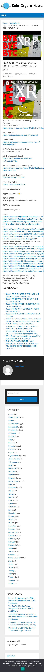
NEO (10, 523)
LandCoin (12, 507)
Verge (10, 577)
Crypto (11, 452)
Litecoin (11, 513)
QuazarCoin (12, 532)
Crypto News (13, 456)
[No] (41, 665)
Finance (11, 491)
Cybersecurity (13, 462)
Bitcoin (11, 421)
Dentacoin (12, 468)
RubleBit (11, 542)
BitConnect (12, 430)
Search (22, 399)
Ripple (10, 76)
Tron (10, 574)
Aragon (11, 414)
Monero (11, 516)
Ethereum (12, 488)
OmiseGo (12, 526)
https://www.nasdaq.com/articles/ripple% (19, 239)
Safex (10, 548)
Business (11, 443)
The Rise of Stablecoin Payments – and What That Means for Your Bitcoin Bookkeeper (22, 616)
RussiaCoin (12, 545)
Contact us (11, 656)
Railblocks (12, 536)
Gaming (11, 494)
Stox (10, 561)
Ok (22, 669)
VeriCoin (11, 580)
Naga (10, 520)
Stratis (10, 564)
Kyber (10, 504)
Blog (10, 440)
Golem (11, 497)
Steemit (11, 555)
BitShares (12, 433)
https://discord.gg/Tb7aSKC (14, 177)
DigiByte (11, 475)
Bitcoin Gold (13, 427)
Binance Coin (13, 417)
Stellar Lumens (14, 558)
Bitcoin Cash (13, 424)
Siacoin (11, 551)
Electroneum (13, 481)
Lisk (9, 510)
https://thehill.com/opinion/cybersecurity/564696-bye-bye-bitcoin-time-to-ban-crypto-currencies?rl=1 (22, 224)
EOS (10, 484)
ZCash (10, 583)
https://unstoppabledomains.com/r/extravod (20, 135)
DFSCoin (11, 472)
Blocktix (11, 436)
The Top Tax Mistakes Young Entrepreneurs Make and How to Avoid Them (20, 608)
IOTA (10, 500)
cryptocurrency (14, 459)
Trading (11, 571)
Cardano (11, 449)
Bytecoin (11, 446)
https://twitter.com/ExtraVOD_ (14, 184)
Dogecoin (12, 478)
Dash (10, 465)
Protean (11, 529)
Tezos (10, 567)
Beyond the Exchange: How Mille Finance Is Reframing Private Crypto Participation (22, 600)
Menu (3, 15)
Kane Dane (8, 74)
